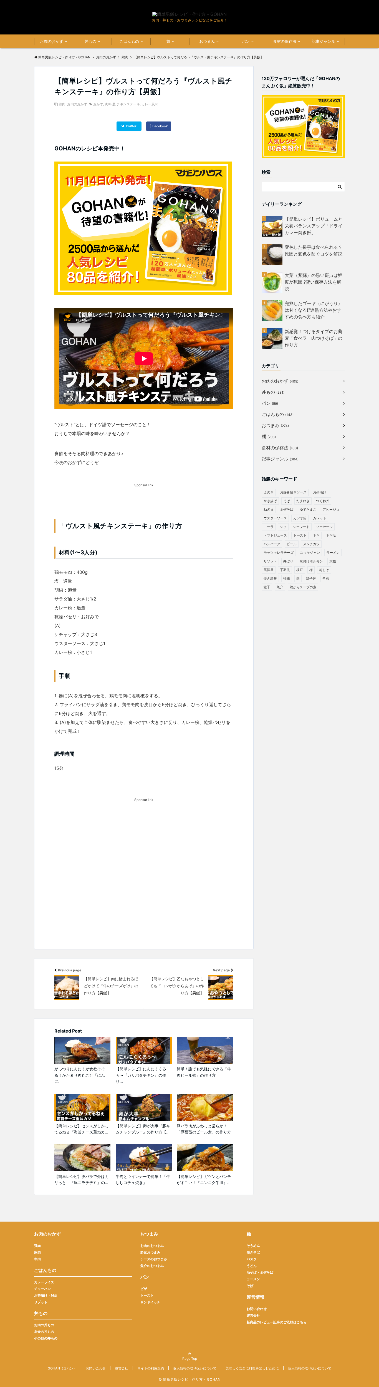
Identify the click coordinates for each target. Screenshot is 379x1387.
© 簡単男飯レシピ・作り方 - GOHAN (190, 1379)
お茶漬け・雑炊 (45, 1295)
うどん (252, 1266)
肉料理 (110, 104)
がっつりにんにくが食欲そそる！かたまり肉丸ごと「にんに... (79, 1075)
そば (286, 501)
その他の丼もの (45, 1338)
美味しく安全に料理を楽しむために (252, 1368)
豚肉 (37, 1252)
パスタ (252, 1259)
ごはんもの (129, 41)
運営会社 (253, 1315)
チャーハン (42, 1289)
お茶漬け (319, 492)
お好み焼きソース (293, 492)
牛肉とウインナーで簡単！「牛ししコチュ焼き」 (143, 1179)
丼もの (90, 41)
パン (246, 41)
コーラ (269, 527)
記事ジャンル (323, 41)
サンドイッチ (150, 1302)
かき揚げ (270, 501)
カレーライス (44, 1282)
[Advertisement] (143, 883)
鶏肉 (62, 104)
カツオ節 (300, 518)
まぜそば (286, 509)
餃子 (267, 587)
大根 (332, 561)
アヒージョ (331, 509)
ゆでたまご (308, 509)
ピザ (143, 1289)
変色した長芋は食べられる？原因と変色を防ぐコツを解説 (313, 250)
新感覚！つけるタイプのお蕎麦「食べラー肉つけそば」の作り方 (313, 338)
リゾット (270, 561)
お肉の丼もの (44, 1325)
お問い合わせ (257, 1309)
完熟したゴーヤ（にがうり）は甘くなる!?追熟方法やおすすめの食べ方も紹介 (313, 310)
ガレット (319, 518)
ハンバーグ (272, 544)
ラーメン (333, 552)
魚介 (280, 587)
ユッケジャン (310, 552)
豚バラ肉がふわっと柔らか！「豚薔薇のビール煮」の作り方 (204, 1128)
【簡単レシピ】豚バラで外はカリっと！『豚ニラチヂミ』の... (81, 1179)
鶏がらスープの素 (303, 587)
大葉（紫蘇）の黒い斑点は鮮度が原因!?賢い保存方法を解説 (313, 281)
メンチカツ (311, 544)
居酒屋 (269, 570)
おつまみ (207, 41)
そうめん (253, 1246)
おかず (98, 104)
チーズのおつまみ (153, 1259)
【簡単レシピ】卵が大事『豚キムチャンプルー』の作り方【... (143, 1128)
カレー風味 (150, 104)
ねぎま (269, 509)
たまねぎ (303, 501)
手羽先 (285, 570)
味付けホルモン (311, 561)
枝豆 (299, 570)
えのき (269, 492)
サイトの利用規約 (150, 1368)
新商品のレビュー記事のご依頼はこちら (277, 1322)
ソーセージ (324, 527)
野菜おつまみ (150, 1252)
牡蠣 (286, 578)
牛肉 (37, 1259)
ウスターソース (275, 518)
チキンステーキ (128, 104)
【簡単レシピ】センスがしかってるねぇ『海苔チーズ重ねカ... (81, 1128)
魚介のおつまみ (152, 1266)
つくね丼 (322, 501)
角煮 (325, 578)
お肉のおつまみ (152, 1246)
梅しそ (324, 570)
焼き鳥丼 (270, 578)
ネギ (316, 535)
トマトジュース (275, 535)
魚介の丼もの (44, 1331)
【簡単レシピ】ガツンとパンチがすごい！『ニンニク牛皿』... (204, 1179)
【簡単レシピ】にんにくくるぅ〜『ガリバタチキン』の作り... (141, 1075)
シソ (283, 527)
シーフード (301, 527)
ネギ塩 (331, 535)
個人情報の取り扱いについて (194, 1368)
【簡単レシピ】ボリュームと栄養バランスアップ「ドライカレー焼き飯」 (313, 225)
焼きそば (253, 1252)
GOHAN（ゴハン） (62, 1368)
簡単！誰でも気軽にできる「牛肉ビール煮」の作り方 (204, 1071)
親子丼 (311, 578)
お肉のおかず (51, 41)
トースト (300, 535)
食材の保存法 (284, 41)
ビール (292, 544)
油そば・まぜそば (260, 1272)
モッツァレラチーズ (279, 552)
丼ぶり (288, 561)
